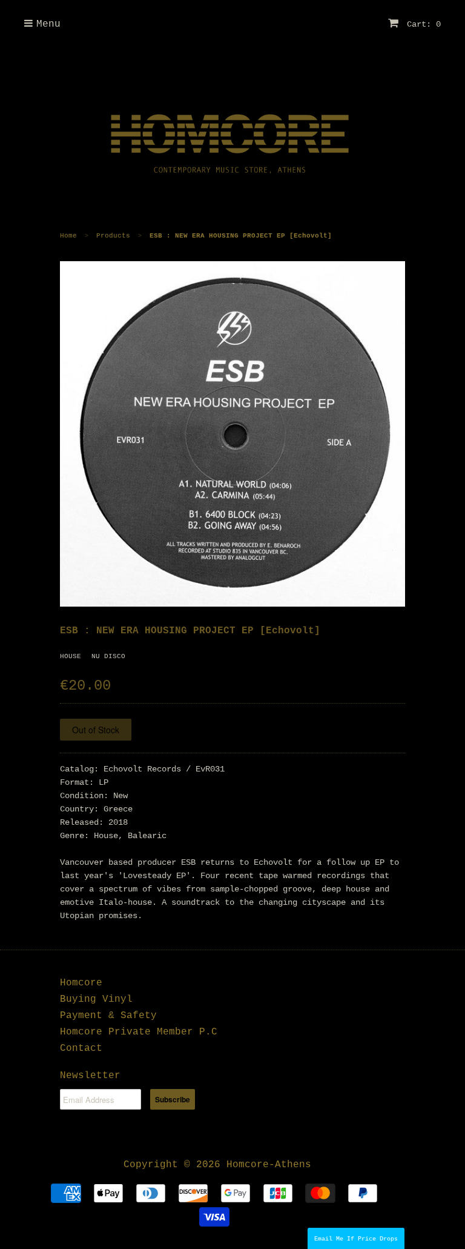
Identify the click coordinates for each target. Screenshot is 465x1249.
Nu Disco (108, 656)
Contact (81, 1048)
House (70, 656)
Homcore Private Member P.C (138, 1032)
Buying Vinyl (96, 999)
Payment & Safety (108, 1015)
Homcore (81, 983)
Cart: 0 (421, 24)
